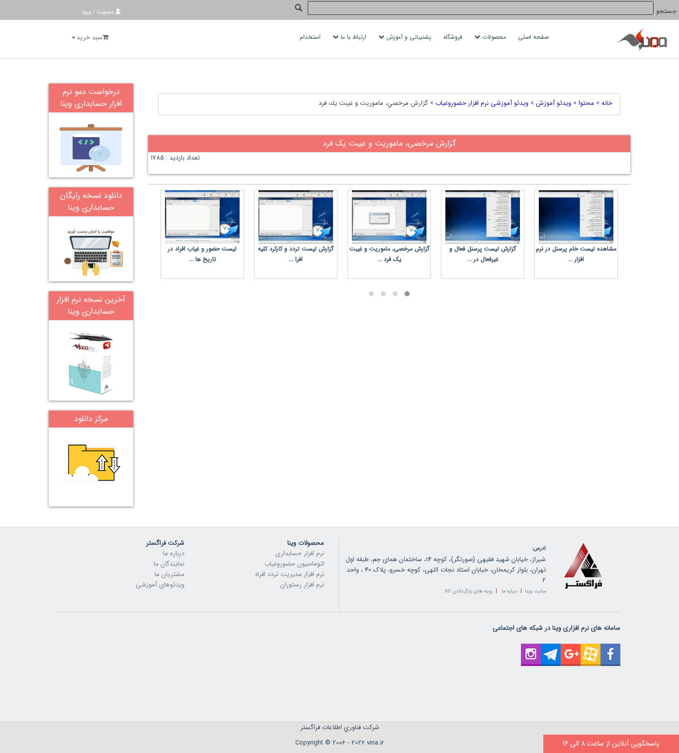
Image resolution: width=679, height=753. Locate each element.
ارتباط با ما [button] (353, 37)
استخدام (311, 37)
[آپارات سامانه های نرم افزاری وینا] (590, 649)
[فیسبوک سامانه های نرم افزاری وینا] (610, 649)
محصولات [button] (494, 37)
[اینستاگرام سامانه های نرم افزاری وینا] (531, 649)
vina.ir (375, 743)
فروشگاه (453, 37)
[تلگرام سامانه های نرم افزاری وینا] (551, 649)
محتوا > (582, 103)
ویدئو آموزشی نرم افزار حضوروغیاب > (478, 103)
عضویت (105, 12)
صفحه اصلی (534, 37)
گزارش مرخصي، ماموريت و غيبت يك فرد (373, 103)
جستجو (666, 11)
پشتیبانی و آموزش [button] (408, 37)
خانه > (603, 103)
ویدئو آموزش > (549, 103)
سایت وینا (535, 591)
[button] (407, 294)
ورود (86, 12)
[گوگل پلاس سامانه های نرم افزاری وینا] (571, 649)
